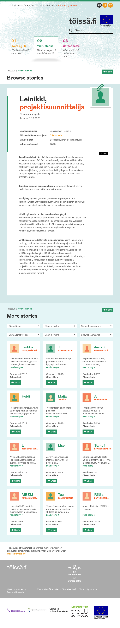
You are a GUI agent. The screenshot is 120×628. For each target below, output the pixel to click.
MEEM (27, 495)
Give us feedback (46, 6)
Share (109, 71)
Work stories (25, 71)
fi (105, 5)
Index (32, 6)
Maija (62, 396)
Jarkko (27, 347)
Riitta (98, 495)
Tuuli (61, 495)
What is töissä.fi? (17, 6)
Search (71, 30)
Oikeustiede (56, 136)
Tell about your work (68, 6)
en (99, 5)
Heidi (26, 396)
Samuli (99, 446)
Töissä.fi (11, 71)
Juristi (99, 347)
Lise (61, 446)
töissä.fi (83, 22)
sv (110, 5)
